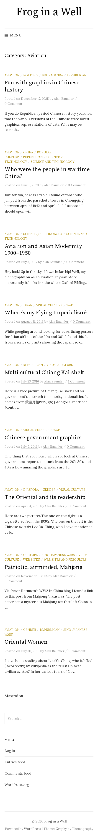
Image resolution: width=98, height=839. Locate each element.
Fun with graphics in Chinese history (42, 86)
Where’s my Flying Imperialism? (46, 312)
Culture (30, 555)
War (69, 305)
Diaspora (31, 489)
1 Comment (76, 381)
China (28, 152)
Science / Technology (42, 234)
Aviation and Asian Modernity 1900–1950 (43, 250)
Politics (30, 75)
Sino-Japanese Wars (58, 555)
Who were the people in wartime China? (47, 173)
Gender (49, 489)
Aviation (12, 75)
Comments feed (18, 773)
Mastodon (14, 695)
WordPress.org (17, 785)
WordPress (32, 829)
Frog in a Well (49, 12)
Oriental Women (26, 641)
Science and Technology (52, 161)
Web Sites (31, 559)
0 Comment (13, 104)
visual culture (49, 305)
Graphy (61, 829)
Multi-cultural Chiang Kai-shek (44, 372)
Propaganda (52, 75)
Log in (10, 750)
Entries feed (15, 762)
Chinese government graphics (43, 437)
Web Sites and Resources (65, 559)
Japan (27, 305)
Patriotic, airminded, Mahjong (44, 567)
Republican (76, 75)
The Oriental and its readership (45, 497)
